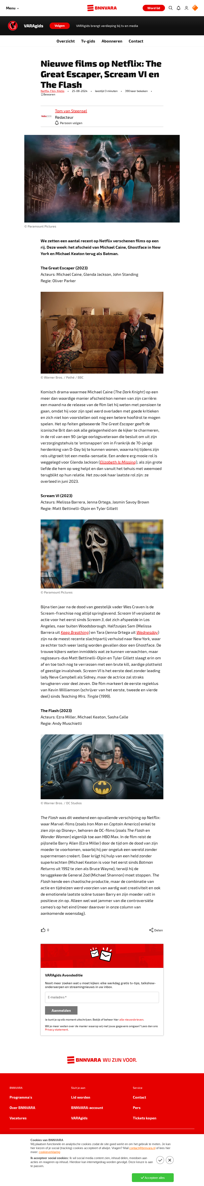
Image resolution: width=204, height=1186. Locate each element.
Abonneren (112, 41)
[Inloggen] (186, 8)
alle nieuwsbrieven (131, 1019)
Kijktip (60, 91)
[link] (46, 116)
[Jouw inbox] (178, 8)
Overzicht (66, 41)
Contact (136, 41)
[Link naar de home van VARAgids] (13, 26)
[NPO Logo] (195, 8)
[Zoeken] (170, 8)
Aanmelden (61, 1010)
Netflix (45, 91)
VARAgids (33, 25)
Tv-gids (88, 41)
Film (53, 91)
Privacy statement (56, 1029)
